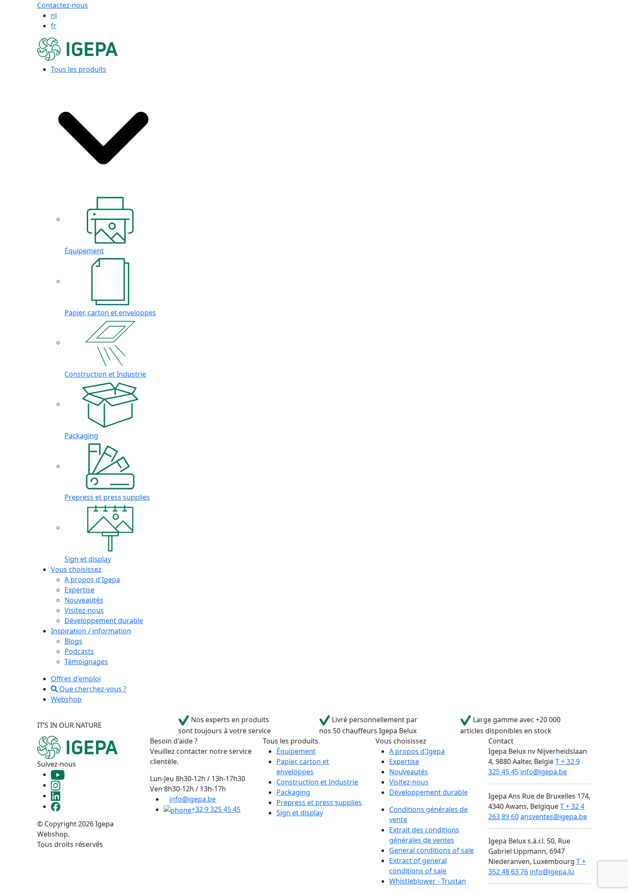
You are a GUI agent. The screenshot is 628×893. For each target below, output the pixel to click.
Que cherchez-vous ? (92, 689)
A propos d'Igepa (92, 579)
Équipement (296, 751)
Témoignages (86, 661)
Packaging (293, 792)
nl (54, 15)
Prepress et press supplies (319, 802)
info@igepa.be (192, 799)
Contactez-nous (62, 5)
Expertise (79, 589)
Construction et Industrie (317, 782)
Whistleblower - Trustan (427, 881)
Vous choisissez (76, 569)
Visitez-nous (84, 610)
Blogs (73, 641)
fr (53, 25)
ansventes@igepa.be (553, 816)
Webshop (66, 699)
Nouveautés (84, 600)
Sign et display (299, 812)
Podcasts (79, 651)
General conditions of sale (431, 850)
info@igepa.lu (552, 871)
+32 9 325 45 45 (216, 809)
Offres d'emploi (76, 678)
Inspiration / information (91, 630)
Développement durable (104, 620)
